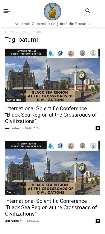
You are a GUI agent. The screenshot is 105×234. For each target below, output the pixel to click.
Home (9, 32)
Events (11, 192)
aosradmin (13, 128)
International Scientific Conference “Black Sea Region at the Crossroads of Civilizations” (51, 114)
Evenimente (14, 100)
